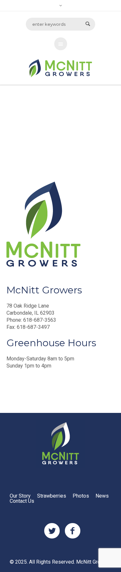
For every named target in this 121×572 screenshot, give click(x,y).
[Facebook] (73, 531)
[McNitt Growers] (60, 443)
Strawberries (51, 496)
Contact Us (22, 501)
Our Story (20, 496)
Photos (81, 496)
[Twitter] (52, 531)
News (102, 496)
